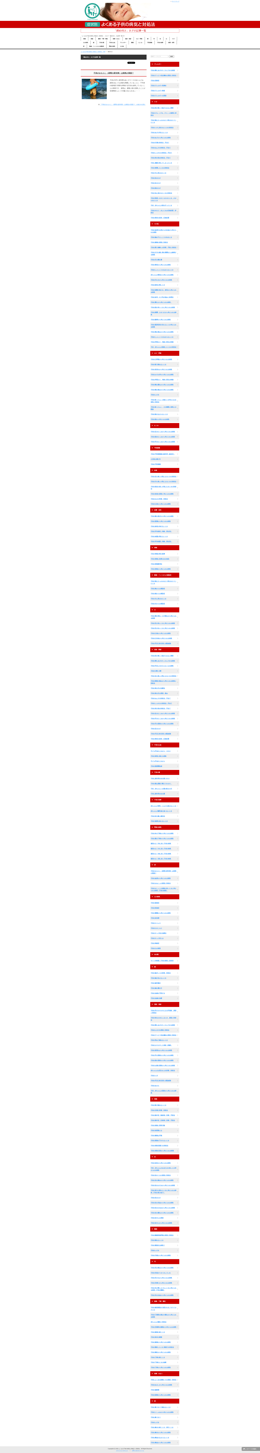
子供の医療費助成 (156, 766)
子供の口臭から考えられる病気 (161, 504)
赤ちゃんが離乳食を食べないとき (161, 811)
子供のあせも (155, 1085)
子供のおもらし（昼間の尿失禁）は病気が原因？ (114, 73)
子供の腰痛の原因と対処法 (159, 242)
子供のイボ (154, 1075)
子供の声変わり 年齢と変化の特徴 (162, 342)
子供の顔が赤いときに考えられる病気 (163, 307)
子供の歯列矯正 (156, 983)
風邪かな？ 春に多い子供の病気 (161, 853)
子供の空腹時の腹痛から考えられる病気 (163, 1327)
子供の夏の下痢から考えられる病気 (162, 838)
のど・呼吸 (139, 38)
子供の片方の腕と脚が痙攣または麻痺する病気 (163, 253)
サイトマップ (175, 1)
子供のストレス (156, 923)
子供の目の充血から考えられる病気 (162, 1202)
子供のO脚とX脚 (156, 671)
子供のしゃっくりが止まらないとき (162, 270)
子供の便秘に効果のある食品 (160, 559)
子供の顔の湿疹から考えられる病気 (162, 1060)
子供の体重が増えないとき (159, 536)
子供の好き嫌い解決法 (158, 816)
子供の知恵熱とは (156, 1130)
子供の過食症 (155, 903)
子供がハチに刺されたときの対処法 (162, 127)
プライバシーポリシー (122, 1450)
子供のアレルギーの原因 (158, 95)
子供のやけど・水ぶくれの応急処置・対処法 (163, 212)
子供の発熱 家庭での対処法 (159, 1145)
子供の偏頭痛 (155, 1390)
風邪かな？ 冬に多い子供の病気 (161, 848)
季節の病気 (112, 46)
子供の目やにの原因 (157, 1218)
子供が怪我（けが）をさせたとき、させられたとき (163, 199)
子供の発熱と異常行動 (158, 1125)
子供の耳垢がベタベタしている (161, 1273)
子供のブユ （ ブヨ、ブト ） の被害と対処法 (164, 114)
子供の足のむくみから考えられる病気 (163, 431)
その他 (122, 46)
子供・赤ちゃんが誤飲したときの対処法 (163, 347)
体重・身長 (171, 42)
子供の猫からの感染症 (158, 593)
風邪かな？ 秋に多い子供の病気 (161, 843)
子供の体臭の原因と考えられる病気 (162, 494)
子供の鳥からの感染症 (158, 588)
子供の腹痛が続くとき (158, 1332)
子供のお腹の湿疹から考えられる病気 (163, 1065)
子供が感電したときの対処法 (160, 168)
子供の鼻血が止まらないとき (160, 1437)
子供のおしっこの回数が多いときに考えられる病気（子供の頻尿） (163, 889)
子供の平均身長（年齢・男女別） (161, 531)
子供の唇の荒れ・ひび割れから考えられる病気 (163, 617)
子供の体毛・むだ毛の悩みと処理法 (162, 297)
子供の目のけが (156, 178)
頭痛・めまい (116, 38)
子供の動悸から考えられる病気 (161, 319)
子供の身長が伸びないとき (159, 526)
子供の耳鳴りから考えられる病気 (161, 1283)
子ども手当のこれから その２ (161, 751)
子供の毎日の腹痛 (156, 1337)
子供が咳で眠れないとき (158, 364)
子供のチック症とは (157, 938)
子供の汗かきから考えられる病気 (161, 280)
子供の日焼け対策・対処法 (159, 1110)
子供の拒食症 (155, 908)
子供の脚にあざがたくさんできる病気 (163, 70)
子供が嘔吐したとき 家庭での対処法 (162, 1347)
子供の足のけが (156, 183)
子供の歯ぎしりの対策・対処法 (161, 973)
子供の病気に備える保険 (158, 756)
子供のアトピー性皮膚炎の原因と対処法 (163, 75)
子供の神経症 (155, 943)
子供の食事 (160, 42)
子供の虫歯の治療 (156, 998)
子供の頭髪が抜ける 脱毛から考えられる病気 (163, 291)
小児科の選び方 (156, 459)
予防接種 (149, 42)
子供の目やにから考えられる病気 (161, 1223)
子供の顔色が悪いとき (158, 285)
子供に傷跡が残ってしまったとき (161, 163)
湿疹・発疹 (128, 38)
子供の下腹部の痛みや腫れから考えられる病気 (163, 1316)
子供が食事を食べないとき (159, 821)
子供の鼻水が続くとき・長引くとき (162, 1427)
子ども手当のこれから (158, 761)
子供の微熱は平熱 (156, 1135)
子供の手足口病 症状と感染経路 (161, 643)
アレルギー (123, 42)
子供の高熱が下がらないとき (160, 1140)
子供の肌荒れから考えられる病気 (161, 1050)
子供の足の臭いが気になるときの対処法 (163, 476)
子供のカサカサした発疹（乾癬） (161, 1045)
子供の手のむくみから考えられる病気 (163, 442)
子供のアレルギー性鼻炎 (158, 85)
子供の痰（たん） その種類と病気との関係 (163, 408)
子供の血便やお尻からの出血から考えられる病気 (163, 231)
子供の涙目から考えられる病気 (161, 1163)
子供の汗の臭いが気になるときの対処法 (163, 481)
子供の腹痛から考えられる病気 (161, 1342)
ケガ (173, 38)
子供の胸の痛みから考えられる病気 (162, 332)
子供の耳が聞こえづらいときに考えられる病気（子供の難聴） (163, 1289)
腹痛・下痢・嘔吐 (103, 38)
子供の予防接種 (156, 464)
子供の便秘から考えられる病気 (161, 569)
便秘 (92, 38)
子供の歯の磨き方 (156, 988)
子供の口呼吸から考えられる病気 (161, 359)
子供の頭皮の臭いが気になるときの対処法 (163, 488)
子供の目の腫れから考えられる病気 (162, 1213)
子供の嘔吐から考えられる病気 (161, 1352)
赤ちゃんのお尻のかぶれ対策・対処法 (163, 1070)
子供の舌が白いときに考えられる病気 (163, 628)
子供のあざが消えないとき (159, 132)
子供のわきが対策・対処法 (159, 499)
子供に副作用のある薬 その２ (160, 778)
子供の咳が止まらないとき (159, 414)
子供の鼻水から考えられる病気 (161, 1432)
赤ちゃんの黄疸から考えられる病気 (162, 275)
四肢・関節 (157, 649)
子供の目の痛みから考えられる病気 (162, 1180)
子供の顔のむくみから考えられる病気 (163, 437)
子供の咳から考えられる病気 (160, 419)
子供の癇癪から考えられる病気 (161, 913)
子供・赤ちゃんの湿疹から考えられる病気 (163, 1092)
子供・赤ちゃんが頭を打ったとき (161, 205)
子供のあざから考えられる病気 (161, 137)
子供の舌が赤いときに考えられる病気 (163, 623)
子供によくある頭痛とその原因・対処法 (163, 1380)
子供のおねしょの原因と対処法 (161, 883)
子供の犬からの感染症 (158, 603)
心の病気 (85, 42)
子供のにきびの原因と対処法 (160, 1030)
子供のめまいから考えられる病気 (161, 1385)
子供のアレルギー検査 (158, 90)
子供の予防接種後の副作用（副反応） (163, 454)
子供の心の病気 (156, 948)
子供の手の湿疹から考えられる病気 (162, 723)
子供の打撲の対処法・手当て (160, 142)
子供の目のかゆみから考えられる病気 (163, 1208)
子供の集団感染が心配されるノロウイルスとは (163, 1309)
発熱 (84, 38)
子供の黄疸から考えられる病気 (161, 265)
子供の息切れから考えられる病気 (161, 369)
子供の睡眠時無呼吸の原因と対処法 (162, 1235)
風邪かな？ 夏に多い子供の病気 (161, 858)
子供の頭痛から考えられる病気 (161, 1395)
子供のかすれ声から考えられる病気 (162, 374)
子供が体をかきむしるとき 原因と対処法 (163, 1019)
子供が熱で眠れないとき (158, 1105)
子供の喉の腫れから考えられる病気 (162, 384)
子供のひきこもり (156, 928)
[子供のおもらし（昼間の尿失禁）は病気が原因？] (94, 89)
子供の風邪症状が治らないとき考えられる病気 (163, 326)
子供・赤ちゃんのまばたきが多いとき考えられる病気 (163, 1169)
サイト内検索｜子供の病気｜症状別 (162, 960)
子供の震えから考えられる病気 (161, 302)
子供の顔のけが (156, 188)
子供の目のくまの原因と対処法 (161, 1175)
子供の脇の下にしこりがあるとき (161, 237)
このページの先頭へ (251, 1449)
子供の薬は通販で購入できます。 (161, 783)
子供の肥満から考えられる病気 (161, 521)
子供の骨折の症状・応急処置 (160, 218)
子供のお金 (112, 42)
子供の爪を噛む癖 (156, 259)
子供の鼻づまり (156, 1417)
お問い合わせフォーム (138, 1450)
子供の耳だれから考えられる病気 (161, 1278)
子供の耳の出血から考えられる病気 (162, 1295)
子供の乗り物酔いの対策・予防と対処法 (163, 247)
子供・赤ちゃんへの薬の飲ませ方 (161, 788)
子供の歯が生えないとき (158, 978)
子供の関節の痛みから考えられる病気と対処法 (163, 682)
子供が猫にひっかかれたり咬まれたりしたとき (163, 121)
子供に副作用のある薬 (158, 793)
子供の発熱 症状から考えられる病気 (162, 1150)
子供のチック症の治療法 (158, 933)
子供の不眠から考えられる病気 (161, 1255)
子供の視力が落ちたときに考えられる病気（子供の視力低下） (163, 1191)
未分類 (156, 954)
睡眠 (132, 42)
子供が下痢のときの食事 (158, 1362)
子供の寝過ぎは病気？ (158, 1245)
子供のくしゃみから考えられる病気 (162, 1412)
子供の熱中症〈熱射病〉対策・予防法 (163, 1115)
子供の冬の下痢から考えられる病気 (162, 833)
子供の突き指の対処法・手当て (161, 158)
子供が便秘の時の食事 (158, 554)
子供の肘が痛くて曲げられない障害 (162, 108)
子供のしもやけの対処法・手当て (161, 153)
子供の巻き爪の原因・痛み (159, 693)
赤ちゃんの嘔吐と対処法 (158, 1322)
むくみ (140, 42)
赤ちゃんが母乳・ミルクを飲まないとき (163, 806)
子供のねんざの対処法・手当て (161, 147)
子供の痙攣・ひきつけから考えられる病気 (163, 313)
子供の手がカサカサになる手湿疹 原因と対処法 (163, 1012)
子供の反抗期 (155, 918)
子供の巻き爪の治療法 (158, 688)
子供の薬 (101, 42)
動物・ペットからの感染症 (96, 46)
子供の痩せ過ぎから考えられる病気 (162, 516)
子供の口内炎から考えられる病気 (161, 638)
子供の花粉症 (155, 80)
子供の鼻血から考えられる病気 (161, 1442)
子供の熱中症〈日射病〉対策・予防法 (163, 1120)
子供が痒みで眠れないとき (159, 1040)
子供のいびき (155, 394)
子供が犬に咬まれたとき (158, 173)
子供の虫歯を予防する (158, 993)
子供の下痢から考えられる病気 (161, 1367)
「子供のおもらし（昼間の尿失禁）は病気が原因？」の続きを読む (123, 104)
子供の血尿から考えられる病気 (161, 878)
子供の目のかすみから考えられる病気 (163, 1185)
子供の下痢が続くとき (158, 1357)
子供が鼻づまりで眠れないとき (161, 1407)
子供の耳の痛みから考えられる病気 (162, 1267)
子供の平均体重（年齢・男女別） (161, 541)
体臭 (155, 470)
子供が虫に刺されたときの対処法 (161, 193)
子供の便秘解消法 (156, 564)
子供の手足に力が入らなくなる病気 (162, 666)
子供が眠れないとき (157, 1240)
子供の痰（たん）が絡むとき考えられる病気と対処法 (163, 401)
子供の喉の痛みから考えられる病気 (162, 389)
